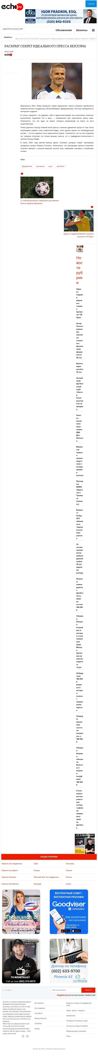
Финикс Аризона (40, 1018)
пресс (50, 166)
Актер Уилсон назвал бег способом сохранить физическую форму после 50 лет (79, 340)
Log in (91, 4)
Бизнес (37, 1029)
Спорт (68, 884)
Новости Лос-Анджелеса (12, 864)
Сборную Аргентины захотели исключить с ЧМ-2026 (79, 729)
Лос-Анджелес (40, 1008)
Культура (37, 884)
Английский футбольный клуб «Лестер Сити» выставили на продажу (79, 393)
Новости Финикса (9, 877)
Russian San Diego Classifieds (77, 1026)
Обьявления (70, 1016)
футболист (61, 166)
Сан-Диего (38, 1013)
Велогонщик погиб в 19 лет (79, 367)
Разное (69, 870)
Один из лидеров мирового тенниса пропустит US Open (79, 303)
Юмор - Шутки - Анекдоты (75, 1011)
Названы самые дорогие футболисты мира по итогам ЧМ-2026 (79, 594)
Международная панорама (76, 1031)
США (36, 864)
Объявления (64, 30)
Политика (70, 864)
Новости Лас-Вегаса (10, 884)
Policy (68, 1036)
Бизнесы (81, 30)
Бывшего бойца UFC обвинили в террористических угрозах (79, 524)
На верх (8, 990)
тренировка (40, 166)
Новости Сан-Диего (10, 870)
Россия (69, 877)
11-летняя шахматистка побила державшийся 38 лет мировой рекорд (79, 558)
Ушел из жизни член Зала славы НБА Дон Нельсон (79, 428)
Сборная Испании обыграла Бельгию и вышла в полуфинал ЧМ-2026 (79, 766)
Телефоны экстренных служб (77, 1021)
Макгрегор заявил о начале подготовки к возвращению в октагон (79, 461)
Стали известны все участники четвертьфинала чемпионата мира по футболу (79, 809)
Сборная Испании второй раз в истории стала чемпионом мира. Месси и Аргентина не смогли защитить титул (79, 641)
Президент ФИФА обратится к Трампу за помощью (79, 492)
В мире (37, 870)
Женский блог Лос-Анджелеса (46, 877)
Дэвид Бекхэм (27, 166)
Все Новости (39, 1003)
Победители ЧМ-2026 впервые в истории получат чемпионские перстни (79, 691)
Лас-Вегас (38, 1023)
